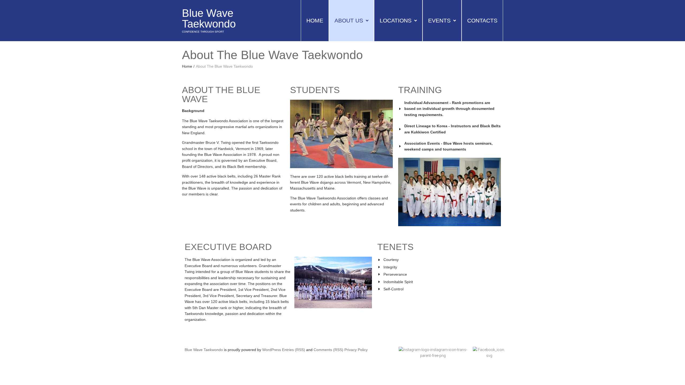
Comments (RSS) (328, 350)
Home (187, 66)
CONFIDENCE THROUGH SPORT (203, 31)
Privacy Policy (356, 350)
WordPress (271, 350)
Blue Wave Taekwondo (209, 18)
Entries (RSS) (293, 350)
